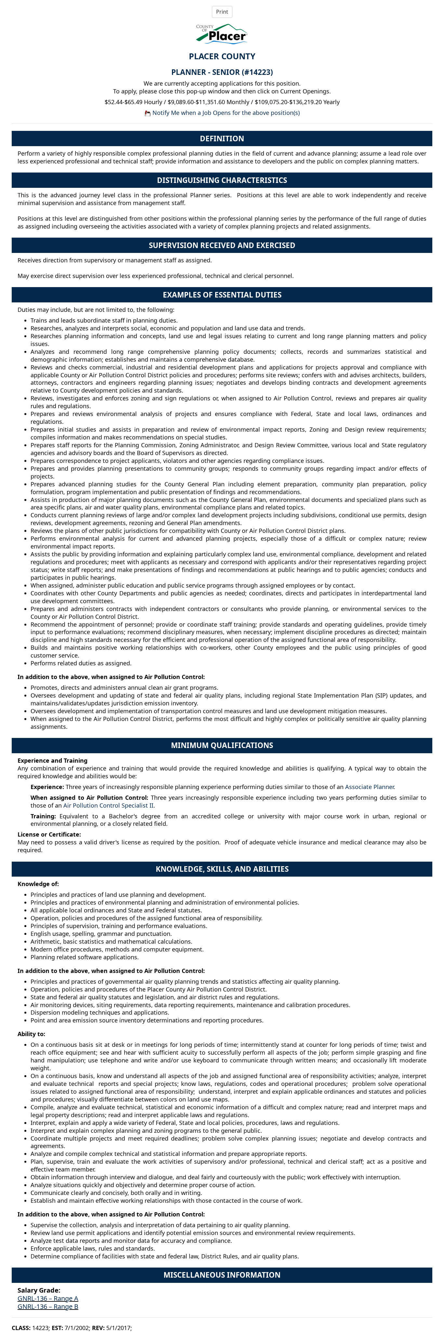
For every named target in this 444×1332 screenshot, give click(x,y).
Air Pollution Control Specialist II (108, 805)
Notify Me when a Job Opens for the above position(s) (225, 113)
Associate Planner (369, 787)
